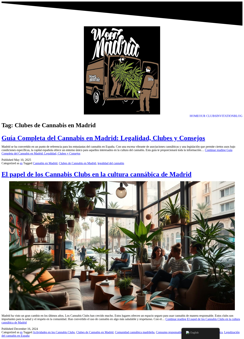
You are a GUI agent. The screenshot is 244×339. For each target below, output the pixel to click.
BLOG (238, 116)
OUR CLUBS (207, 116)
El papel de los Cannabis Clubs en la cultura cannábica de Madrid (96, 174)
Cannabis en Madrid (45, 163)
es (21, 163)
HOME (194, 116)
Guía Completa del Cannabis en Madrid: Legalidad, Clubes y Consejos (103, 138)
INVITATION (225, 116)
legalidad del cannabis (111, 163)
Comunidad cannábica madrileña (134, 332)
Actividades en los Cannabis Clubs (54, 332)
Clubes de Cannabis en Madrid (77, 163)
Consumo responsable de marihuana (177, 332)
